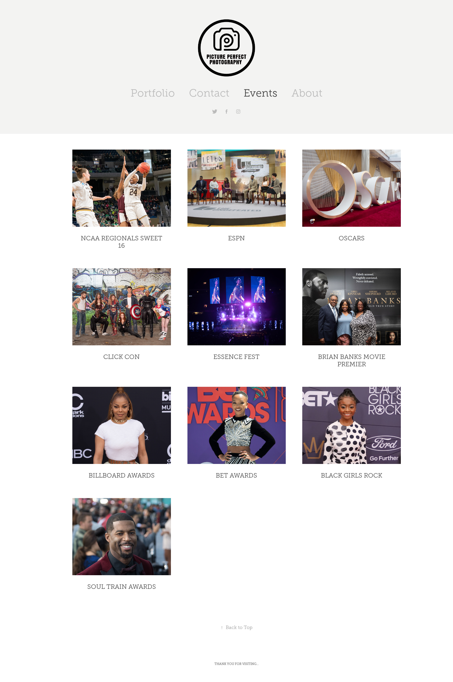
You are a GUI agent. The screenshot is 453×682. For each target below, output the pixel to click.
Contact (209, 93)
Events (260, 93)
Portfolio (153, 93)
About (307, 93)
